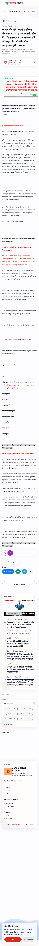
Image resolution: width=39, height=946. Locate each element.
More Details (28, 939)
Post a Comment (19, 585)
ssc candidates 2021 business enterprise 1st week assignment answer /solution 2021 (18, 643)
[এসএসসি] (26, 619)
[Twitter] (14, 781)
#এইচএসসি (6, 562)
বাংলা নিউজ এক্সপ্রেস (15, 824)
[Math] (16, 664)
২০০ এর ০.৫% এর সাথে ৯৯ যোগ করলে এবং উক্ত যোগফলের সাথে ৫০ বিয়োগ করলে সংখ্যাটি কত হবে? (21, 669)
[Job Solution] (13, 11)
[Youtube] (20, 781)
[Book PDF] (22, 11)
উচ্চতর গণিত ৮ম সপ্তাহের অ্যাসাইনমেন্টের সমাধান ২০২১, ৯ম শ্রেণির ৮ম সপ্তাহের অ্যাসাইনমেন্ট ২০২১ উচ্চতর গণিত (20, 625)
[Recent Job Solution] (21, 677)
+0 (10, 553)
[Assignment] (19, 619)
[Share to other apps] (30, 571)
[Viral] (33, 11)
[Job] (5, 11)
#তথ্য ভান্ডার (16, 562)
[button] (8, 571)
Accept (13, 939)
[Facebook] (7, 781)
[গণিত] (29, 11)
